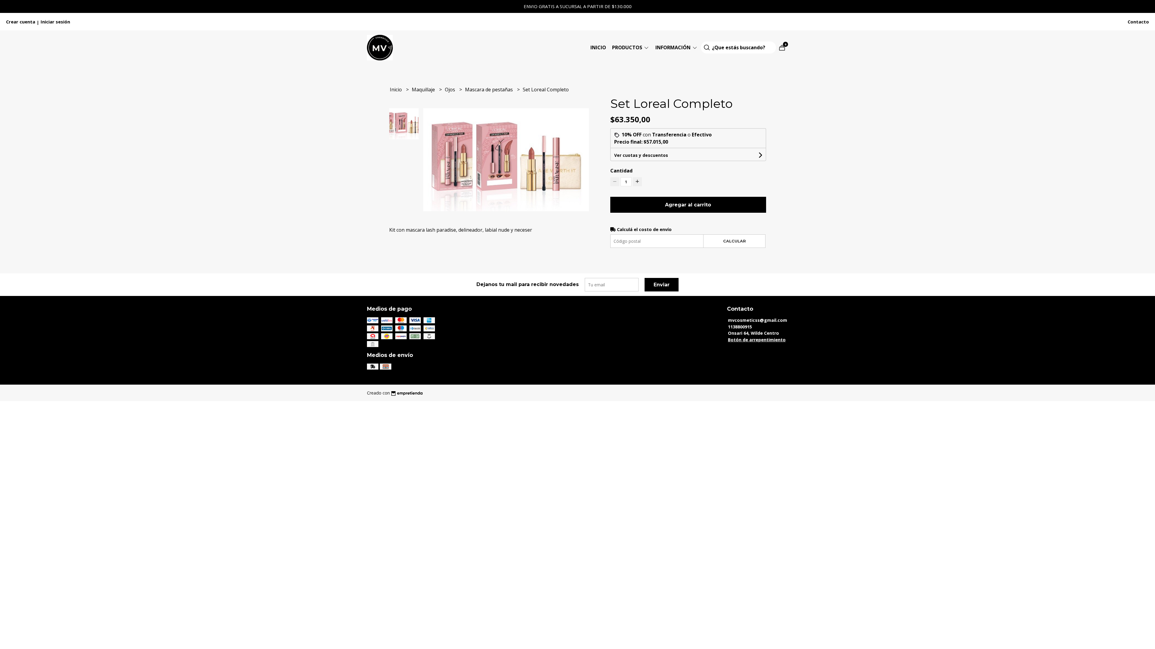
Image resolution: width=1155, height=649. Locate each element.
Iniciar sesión (55, 22)
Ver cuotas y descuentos (641, 155)
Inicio (598, 47)
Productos (627, 47)
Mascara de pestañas (489, 89)
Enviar (662, 285)
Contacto (1138, 22)
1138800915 (740, 327)
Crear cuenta (20, 22)
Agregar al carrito (688, 205)
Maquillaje (424, 89)
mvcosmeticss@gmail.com (757, 320)
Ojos (450, 89)
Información (673, 47)
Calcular (734, 241)
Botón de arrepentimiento (757, 340)
